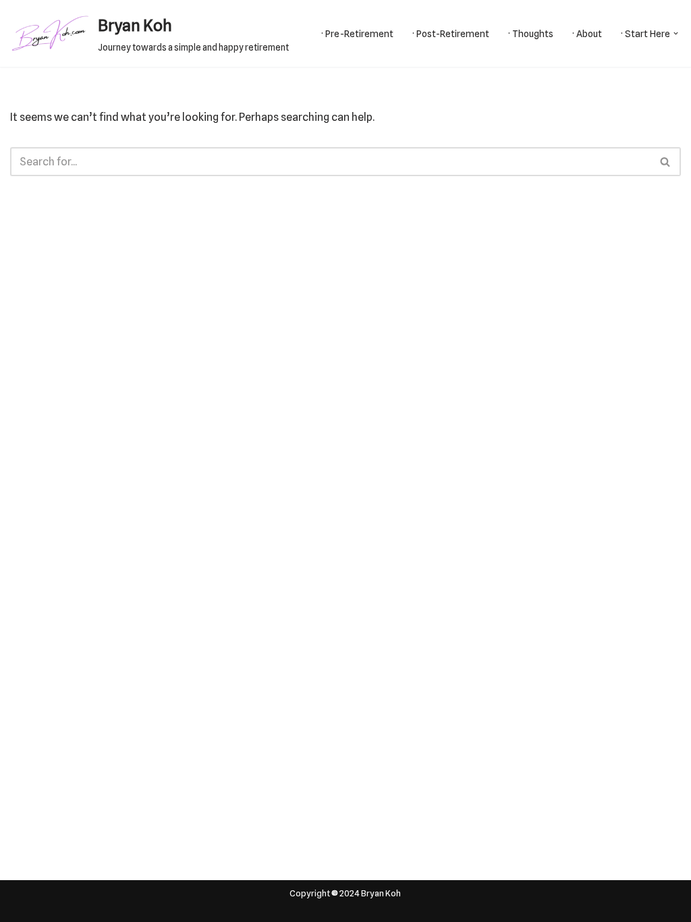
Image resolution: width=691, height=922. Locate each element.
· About (587, 33)
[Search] (666, 161)
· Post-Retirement (450, 33)
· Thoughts (530, 33)
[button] (675, 33)
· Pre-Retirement (357, 33)
